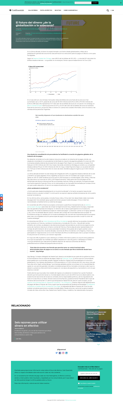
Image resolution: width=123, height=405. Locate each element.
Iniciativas (58, 10)
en (113, 10)
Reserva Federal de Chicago (42, 58)
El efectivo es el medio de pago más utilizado (34, 29)
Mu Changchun (66, 282)
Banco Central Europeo (34, 105)
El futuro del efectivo (37, 33)
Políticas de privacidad (70, 400)
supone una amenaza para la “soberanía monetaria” (44, 282)
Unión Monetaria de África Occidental (55, 221)
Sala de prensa (33, 10)
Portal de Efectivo (46, 10)
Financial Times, (67, 258)
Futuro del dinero (48, 33)
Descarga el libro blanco (89, 378)
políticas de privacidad (46, 3)
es (110, 10)
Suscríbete (95, 2)
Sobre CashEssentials (71, 10)
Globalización (57, 33)
